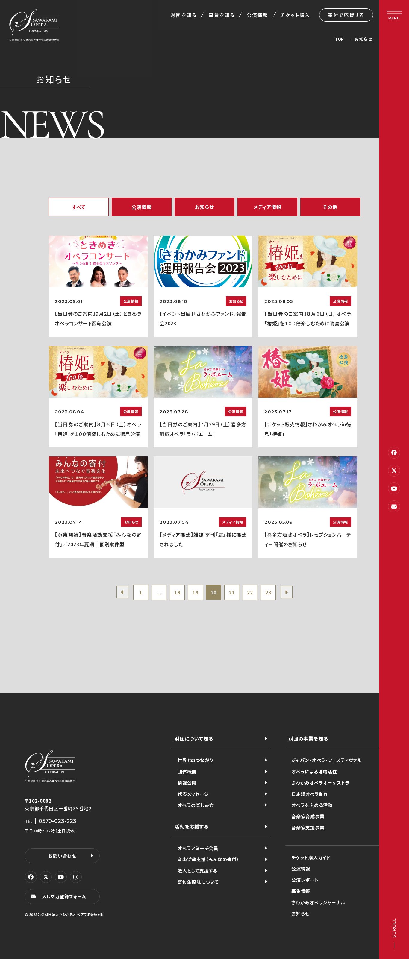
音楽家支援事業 (307, 827)
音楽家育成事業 (307, 816)
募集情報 (300, 891)
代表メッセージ (193, 794)
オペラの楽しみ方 (196, 805)
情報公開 (187, 782)
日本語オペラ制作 (309, 794)
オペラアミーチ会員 (198, 848)
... (158, 592)
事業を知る (222, 15)
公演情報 (257, 15)
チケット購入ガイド (311, 857)
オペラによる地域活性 (314, 771)
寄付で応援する (346, 15)
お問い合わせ (62, 855)
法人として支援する (197, 870)
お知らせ (300, 913)
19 (196, 592)
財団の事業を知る (308, 738)
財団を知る (183, 15)
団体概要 (187, 771)
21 (232, 592)
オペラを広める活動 (312, 805)
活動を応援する (192, 826)
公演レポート (305, 880)
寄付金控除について (198, 881)
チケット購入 (295, 15)
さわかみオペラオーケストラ (320, 782)
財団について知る (194, 738)
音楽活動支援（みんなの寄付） (208, 859)
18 (177, 592)
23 (268, 592)
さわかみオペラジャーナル (318, 902)
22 (250, 592)
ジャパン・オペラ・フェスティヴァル (326, 760)
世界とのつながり (195, 760)
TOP (339, 39)
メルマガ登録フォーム (64, 896)
